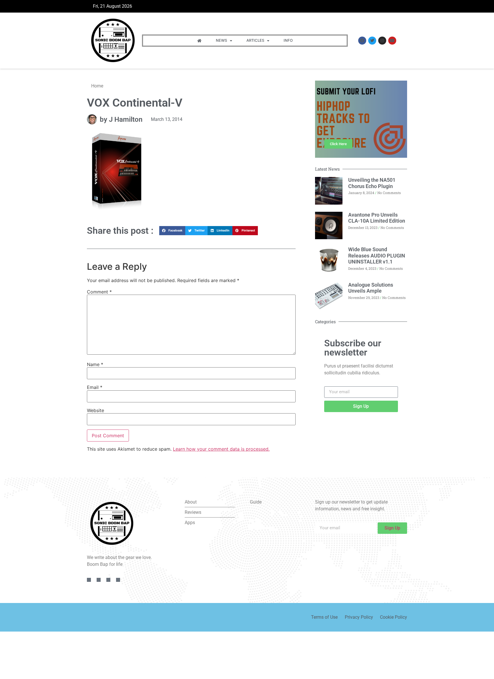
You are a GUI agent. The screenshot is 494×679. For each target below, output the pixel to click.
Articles (255, 40)
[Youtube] (392, 41)
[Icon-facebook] (89, 580)
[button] (172, 230)
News (221, 40)
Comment (99, 291)
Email (94, 387)
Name (95, 364)
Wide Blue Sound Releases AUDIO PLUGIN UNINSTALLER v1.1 (376, 255)
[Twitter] (372, 41)
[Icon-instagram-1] (108, 580)
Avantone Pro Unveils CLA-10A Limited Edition (376, 218)
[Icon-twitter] (99, 580)
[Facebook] (362, 41)
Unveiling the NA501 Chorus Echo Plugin (371, 183)
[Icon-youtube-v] (118, 580)
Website (95, 410)
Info (288, 40)
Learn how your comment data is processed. (221, 449)
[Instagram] (382, 41)
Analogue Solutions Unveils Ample (370, 288)
